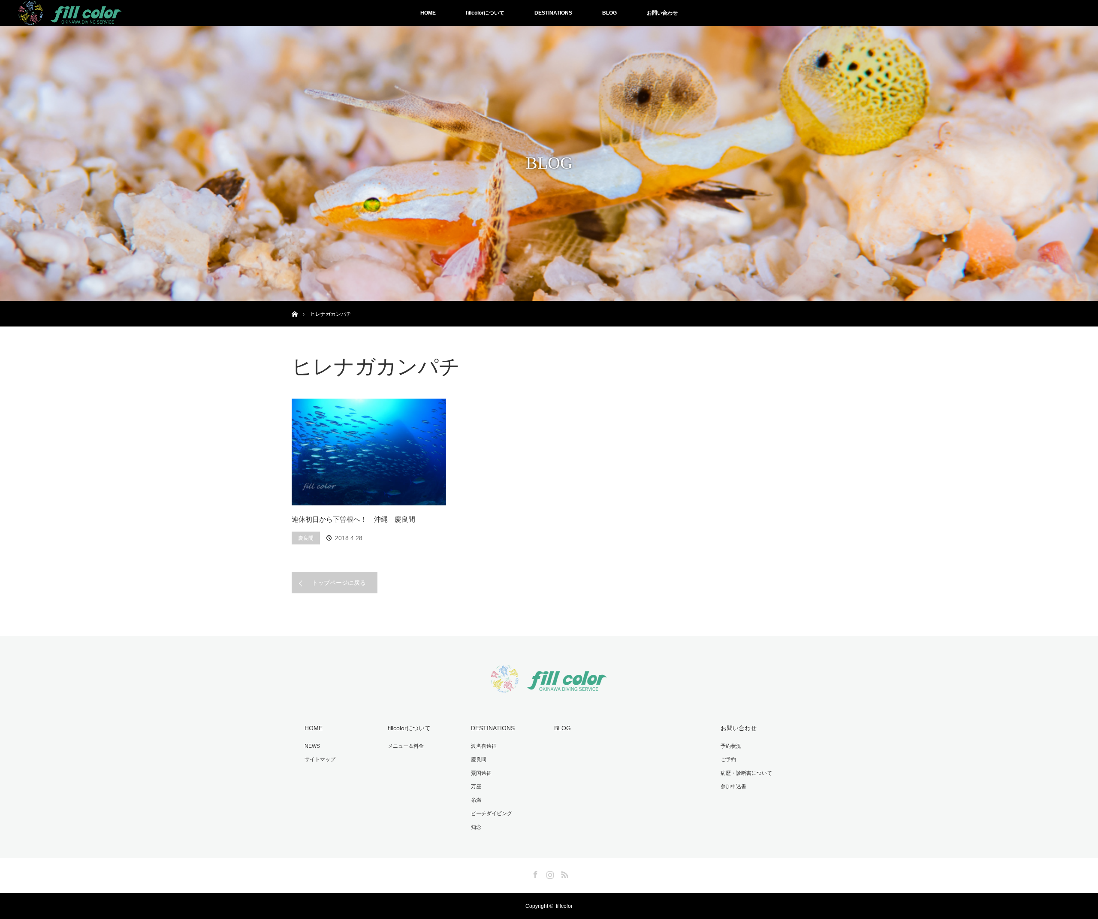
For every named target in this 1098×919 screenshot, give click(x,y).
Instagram (549, 873)
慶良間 (306, 538)
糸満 (476, 800)
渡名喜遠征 (484, 746)
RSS (563, 873)
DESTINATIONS (553, 13)
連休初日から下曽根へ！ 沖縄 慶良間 (353, 519)
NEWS (312, 746)
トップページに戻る (339, 582)
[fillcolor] (549, 687)
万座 (476, 786)
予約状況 (731, 746)
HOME (428, 13)
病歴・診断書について (746, 773)
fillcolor (564, 906)
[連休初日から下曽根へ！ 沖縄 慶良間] (369, 452)
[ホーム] (294, 304)
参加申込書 (733, 786)
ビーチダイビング (491, 813)
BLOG (609, 13)
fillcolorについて (485, 13)
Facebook (534, 873)
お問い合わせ (662, 13)
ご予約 (728, 759)
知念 (476, 827)
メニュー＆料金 (406, 746)
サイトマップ (320, 759)
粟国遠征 (481, 773)
